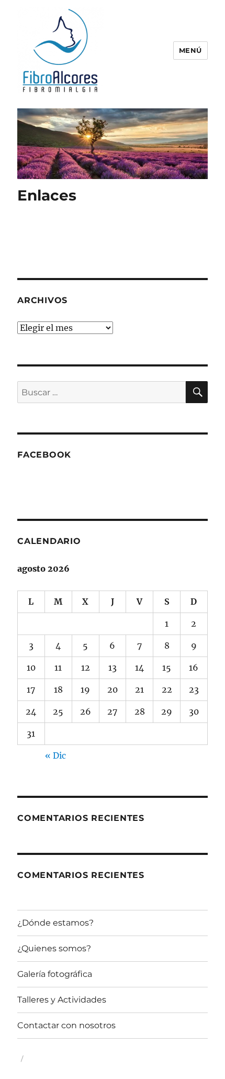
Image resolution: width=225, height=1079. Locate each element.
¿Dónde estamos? (55, 923)
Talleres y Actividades (61, 1000)
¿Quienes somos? (54, 948)
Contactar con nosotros (66, 1025)
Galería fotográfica (54, 974)
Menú (190, 50)
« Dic (55, 755)
